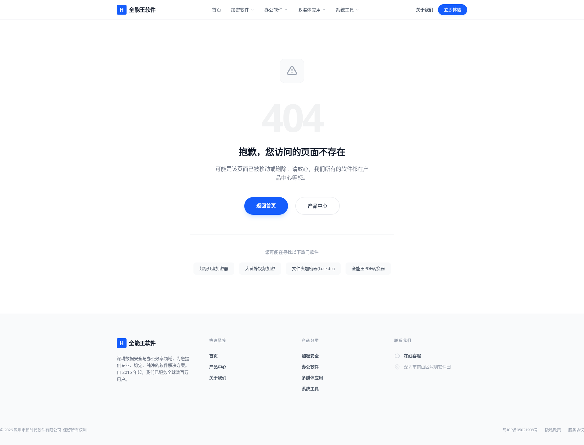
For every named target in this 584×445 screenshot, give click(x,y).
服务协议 (576, 430)
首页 (216, 10)
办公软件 (273, 10)
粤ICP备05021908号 (520, 430)
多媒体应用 (309, 10)
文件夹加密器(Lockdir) (313, 268)
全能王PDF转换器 (368, 268)
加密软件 (240, 10)
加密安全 (310, 356)
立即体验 (452, 9)
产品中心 (317, 206)
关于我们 (424, 9)
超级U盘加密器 (214, 268)
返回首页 (266, 205)
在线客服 (412, 356)
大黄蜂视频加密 (260, 268)
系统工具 (345, 10)
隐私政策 (553, 430)
